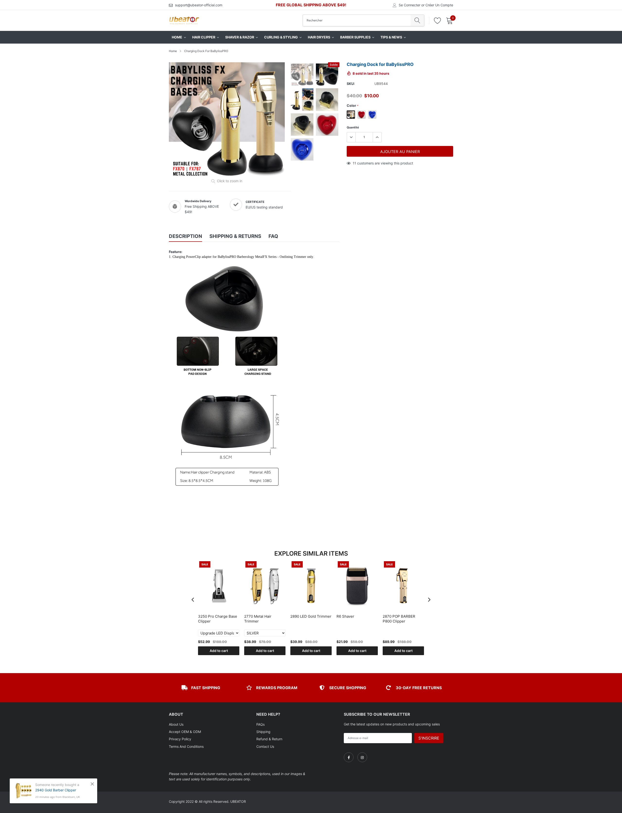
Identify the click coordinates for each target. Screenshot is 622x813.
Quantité (353, 127)
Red (361, 114)
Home (173, 51)
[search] (417, 20)
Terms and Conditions (186, 746)
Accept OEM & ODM (185, 732)
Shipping (263, 732)
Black (351, 114)
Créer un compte (439, 5)
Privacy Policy (180, 739)
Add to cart (219, 651)
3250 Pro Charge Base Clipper (217, 618)
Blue (372, 114)
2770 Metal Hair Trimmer (257, 618)
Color (352, 105)
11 (354, 163)
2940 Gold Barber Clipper (55, 790)
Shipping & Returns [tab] (235, 236)
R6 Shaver (345, 616)
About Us (176, 724)
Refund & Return (269, 739)
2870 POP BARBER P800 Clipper (399, 618)
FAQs (260, 724)
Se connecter (409, 5)
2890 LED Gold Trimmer (310, 616)
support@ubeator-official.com (198, 5)
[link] (349, 757)
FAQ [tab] (273, 236)
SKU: (351, 83)
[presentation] (193, 599)
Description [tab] (185, 236)
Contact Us (265, 746)
